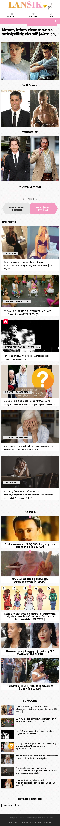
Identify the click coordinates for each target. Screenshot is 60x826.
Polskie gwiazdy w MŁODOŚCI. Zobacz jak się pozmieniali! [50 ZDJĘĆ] (30, 545)
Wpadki (19, 301)
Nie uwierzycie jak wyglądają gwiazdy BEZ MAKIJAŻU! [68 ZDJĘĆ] (30, 653)
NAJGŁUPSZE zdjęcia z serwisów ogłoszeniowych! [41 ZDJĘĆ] (30, 580)
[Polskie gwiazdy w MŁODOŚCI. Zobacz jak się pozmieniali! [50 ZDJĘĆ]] (30, 528)
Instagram (10, 253)
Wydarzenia (34, 347)
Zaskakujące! (23, 392)
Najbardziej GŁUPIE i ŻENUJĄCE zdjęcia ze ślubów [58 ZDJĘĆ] (30, 687)
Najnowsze (12, 16)
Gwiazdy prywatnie (15, 347)
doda (17, 805)
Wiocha (9, 301)
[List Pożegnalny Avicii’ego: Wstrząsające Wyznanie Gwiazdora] (30, 336)
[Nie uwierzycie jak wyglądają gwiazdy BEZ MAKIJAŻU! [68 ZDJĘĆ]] (30, 635)
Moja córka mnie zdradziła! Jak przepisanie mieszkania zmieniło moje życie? (37, 757)
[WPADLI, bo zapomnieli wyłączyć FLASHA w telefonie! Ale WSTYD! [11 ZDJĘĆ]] (30, 291)
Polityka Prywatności (31, 822)
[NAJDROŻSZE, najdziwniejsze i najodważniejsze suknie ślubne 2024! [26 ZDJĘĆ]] (7, 784)
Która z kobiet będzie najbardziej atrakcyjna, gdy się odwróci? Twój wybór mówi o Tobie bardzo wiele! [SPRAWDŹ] (30, 616)
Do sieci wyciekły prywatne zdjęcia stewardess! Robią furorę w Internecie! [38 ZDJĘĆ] (27, 266)
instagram (7, 805)
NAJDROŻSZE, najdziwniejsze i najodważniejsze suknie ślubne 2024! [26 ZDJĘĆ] (35, 783)
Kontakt (47, 822)
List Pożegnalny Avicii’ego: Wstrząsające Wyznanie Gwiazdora (35, 732)
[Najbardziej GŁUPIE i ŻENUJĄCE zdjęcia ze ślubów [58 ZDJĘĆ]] (30, 670)
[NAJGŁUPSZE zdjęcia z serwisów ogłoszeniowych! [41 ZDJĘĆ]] (30, 563)
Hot (51, 16)
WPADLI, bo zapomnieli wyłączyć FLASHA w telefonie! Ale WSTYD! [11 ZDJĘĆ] (36, 720)
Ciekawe (9, 392)
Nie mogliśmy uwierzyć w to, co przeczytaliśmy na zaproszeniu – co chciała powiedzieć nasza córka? (28, 495)
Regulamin (14, 822)
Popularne (33, 16)
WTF (28, 301)
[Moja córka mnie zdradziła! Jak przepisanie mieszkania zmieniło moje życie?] (30, 426)
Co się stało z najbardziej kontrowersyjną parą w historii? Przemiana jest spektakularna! (36, 746)
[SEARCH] (56, 21)
